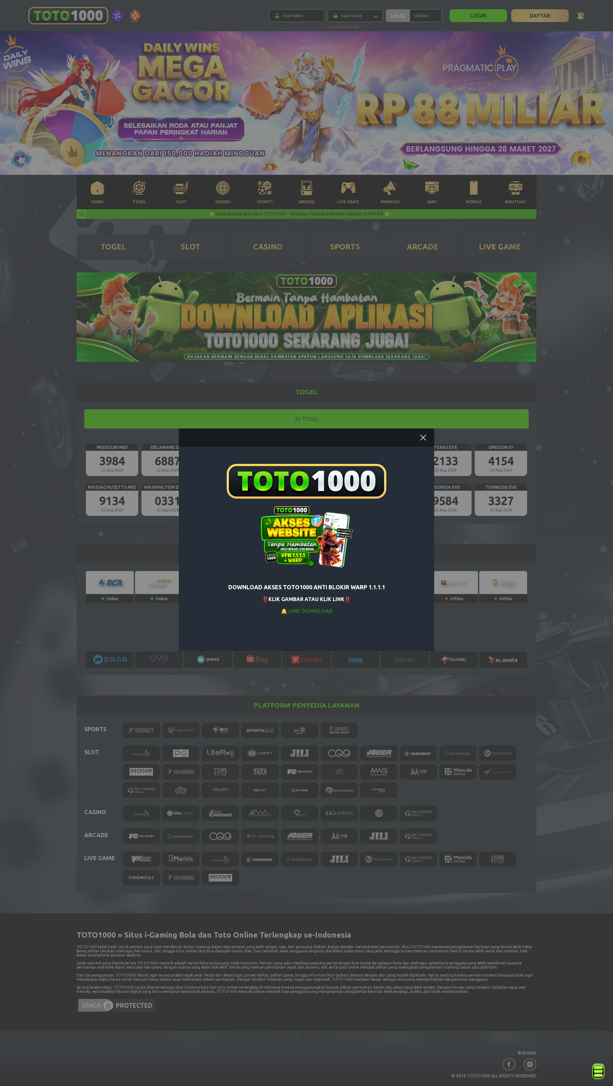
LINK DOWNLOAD (310, 611)
